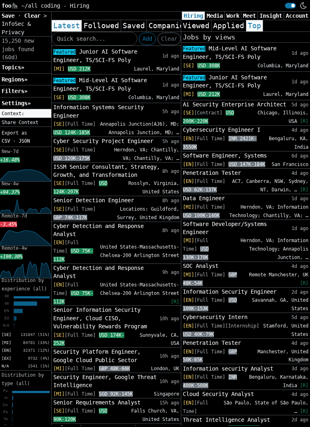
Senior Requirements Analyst (96, 402)
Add (147, 38)
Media (215, 15)
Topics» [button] (13, 67)
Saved (134, 26)
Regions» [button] (14, 79)
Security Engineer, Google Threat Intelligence (105, 381)
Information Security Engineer (229, 291)
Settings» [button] (16, 103)
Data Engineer (204, 198)
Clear (169, 38)
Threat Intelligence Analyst (226, 420)
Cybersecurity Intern (215, 317)
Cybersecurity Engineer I (221, 129)
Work (232, 15)
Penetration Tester (212, 173)
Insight (271, 15)
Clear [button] (34, 15)
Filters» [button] (14, 91)
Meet (249, 15)
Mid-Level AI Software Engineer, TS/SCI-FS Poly (100, 84)
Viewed (196, 26)
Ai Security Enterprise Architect (234, 104)
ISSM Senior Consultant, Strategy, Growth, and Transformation (106, 171)
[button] (25, 113)
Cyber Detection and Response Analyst (98, 230)
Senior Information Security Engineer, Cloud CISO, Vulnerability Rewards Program (100, 318)
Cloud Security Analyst (218, 394)
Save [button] (10, 15)
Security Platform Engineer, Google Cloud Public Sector (96, 355)
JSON (24, 141)
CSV (6, 141)
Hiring (193, 15)
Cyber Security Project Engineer (103, 141)
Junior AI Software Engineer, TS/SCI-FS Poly (95, 55)
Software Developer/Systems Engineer (225, 228)
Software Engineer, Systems (225, 155)
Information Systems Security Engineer (98, 111)
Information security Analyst (228, 368)
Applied (228, 26)
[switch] (290, 5)
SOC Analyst (200, 266)
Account (297, 15)
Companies (169, 26)
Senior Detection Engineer (93, 200)
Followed (101, 26)
